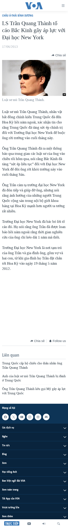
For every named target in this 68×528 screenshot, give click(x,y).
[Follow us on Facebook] (5, 417)
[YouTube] (29, 523)
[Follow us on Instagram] (30, 417)
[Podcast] (38, 417)
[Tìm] (58, 523)
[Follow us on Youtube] (21, 417)
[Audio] (44, 523)
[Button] (59, 55)
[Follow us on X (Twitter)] (13, 417)
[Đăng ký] (46, 417)
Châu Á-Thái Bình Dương (17, 15)
